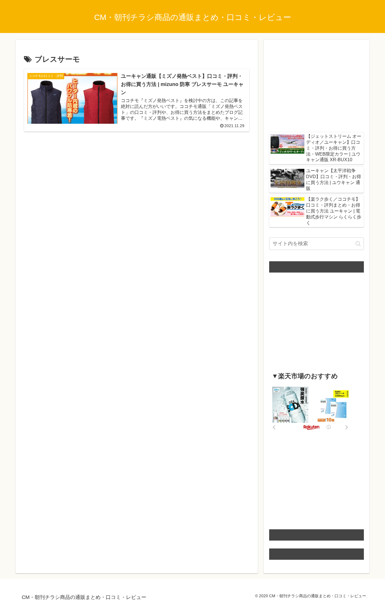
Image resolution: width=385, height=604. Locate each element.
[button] (358, 243)
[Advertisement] (136, 177)
